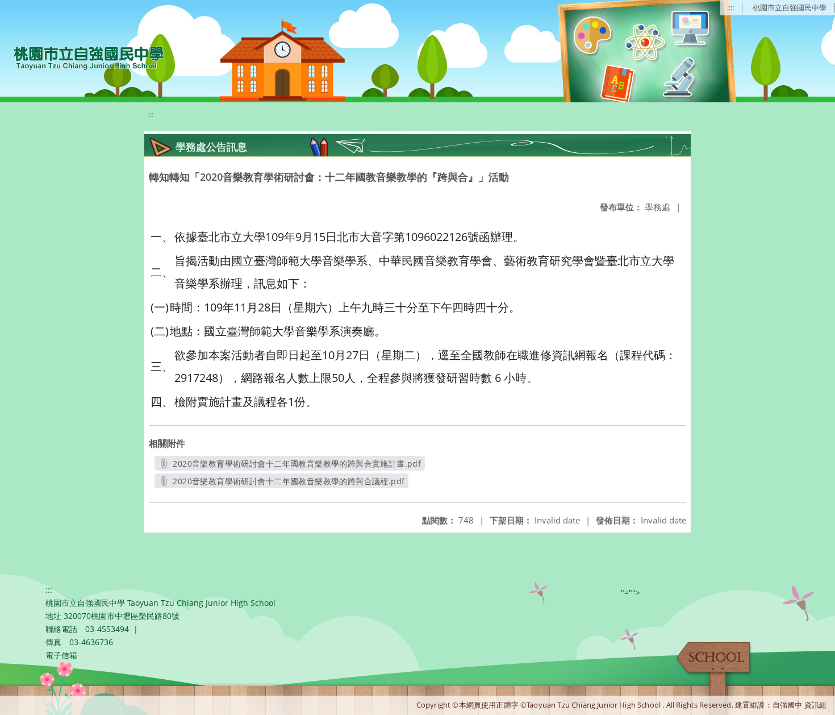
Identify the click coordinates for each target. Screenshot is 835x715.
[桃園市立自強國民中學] (83, 57)
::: (731, 7)
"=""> (630, 592)
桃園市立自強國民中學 (789, 7)
